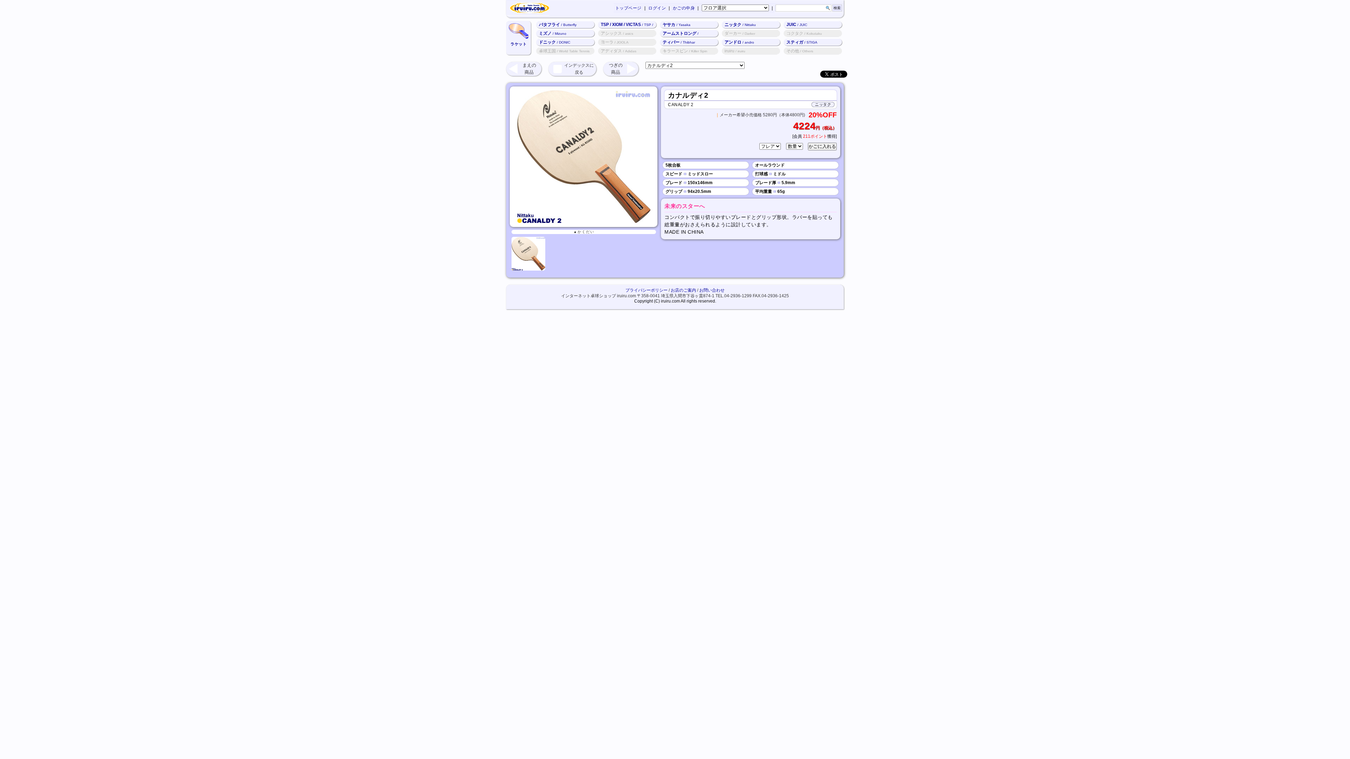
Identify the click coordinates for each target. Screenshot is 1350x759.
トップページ (628, 8)
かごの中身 (684, 8)
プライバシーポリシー (646, 290)
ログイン (657, 8)
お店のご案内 (683, 290)
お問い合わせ (712, 290)
